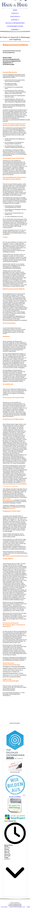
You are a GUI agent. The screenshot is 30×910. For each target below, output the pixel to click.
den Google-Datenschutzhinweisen (8, 499)
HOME (15, 10)
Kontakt (14, 20)
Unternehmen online (15, 26)
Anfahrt (4, 907)
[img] (15, 4)
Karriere (14, 29)
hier (19, 772)
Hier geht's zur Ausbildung (15, 796)
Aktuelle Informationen (15, 23)
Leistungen (14, 16)
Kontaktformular (17, 907)
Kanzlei (15, 13)
